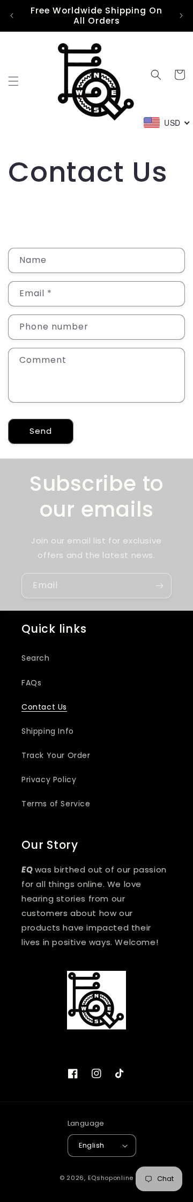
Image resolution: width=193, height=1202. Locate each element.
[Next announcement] (181, 15)
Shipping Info (47, 731)
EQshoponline (110, 1178)
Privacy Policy (48, 779)
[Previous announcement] (12, 15)
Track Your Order (56, 755)
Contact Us (44, 707)
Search (35, 658)
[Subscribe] (159, 585)
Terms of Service (56, 803)
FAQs (31, 682)
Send (40, 431)
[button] (13, 81)
